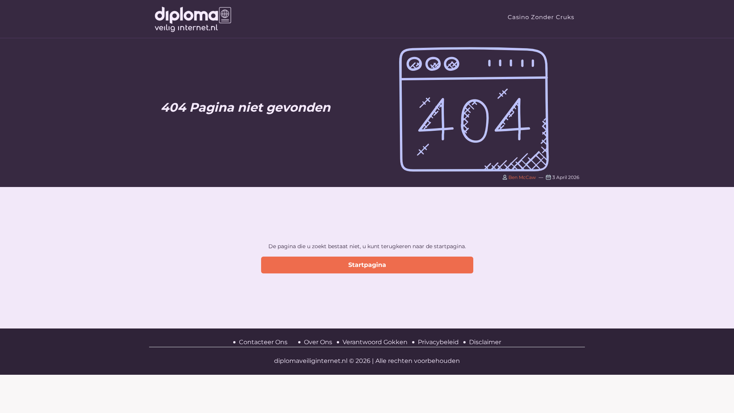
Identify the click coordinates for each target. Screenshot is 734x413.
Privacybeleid (438, 342)
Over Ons (318, 342)
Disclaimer (485, 342)
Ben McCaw (521, 177)
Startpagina (367, 264)
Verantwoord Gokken (375, 342)
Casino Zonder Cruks (541, 17)
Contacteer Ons (263, 342)
